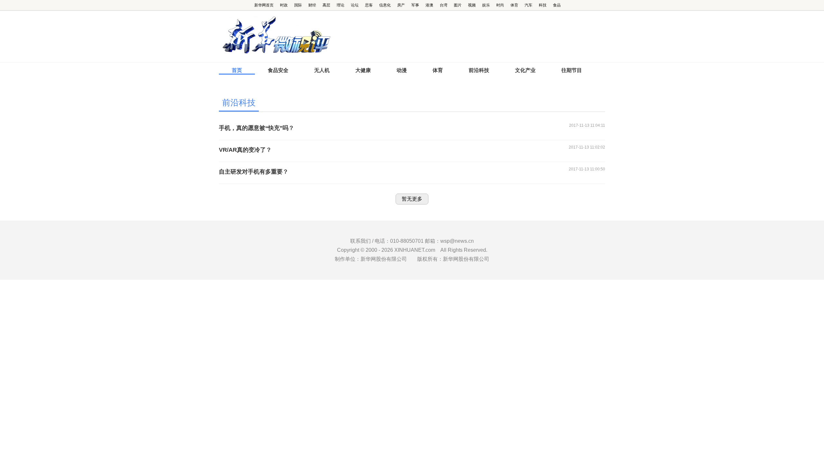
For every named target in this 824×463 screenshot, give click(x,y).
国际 (298, 5)
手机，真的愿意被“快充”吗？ (256, 128)
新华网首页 (264, 5)
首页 (237, 70)
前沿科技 (479, 70)
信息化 (385, 5)
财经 (312, 5)
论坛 (355, 5)
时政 (284, 5)
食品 (557, 5)
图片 (458, 5)
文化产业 (525, 70)
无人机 (322, 70)
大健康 (363, 70)
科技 (543, 5)
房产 (401, 5)
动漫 (402, 70)
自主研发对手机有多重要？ (253, 171)
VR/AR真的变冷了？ (245, 150)
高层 (326, 5)
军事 (415, 5)
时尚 (500, 5)
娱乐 (486, 5)
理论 (340, 5)
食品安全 (278, 70)
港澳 (429, 5)
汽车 (528, 5)
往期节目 (571, 70)
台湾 (443, 5)
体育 (514, 5)
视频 (472, 5)
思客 (369, 5)
